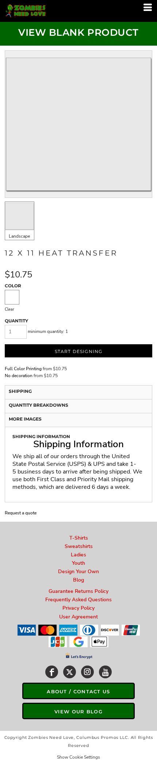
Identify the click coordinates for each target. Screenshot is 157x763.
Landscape (19, 236)
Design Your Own (78, 571)
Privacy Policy (78, 608)
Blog (78, 579)
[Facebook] (51, 672)
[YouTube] (105, 672)
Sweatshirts (79, 546)
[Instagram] (87, 672)
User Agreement (78, 616)
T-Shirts (78, 537)
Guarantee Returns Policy (78, 591)
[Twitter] (69, 672)
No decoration (18, 376)
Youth (78, 563)
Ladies (78, 554)
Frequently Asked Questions (78, 599)
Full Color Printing (23, 369)
